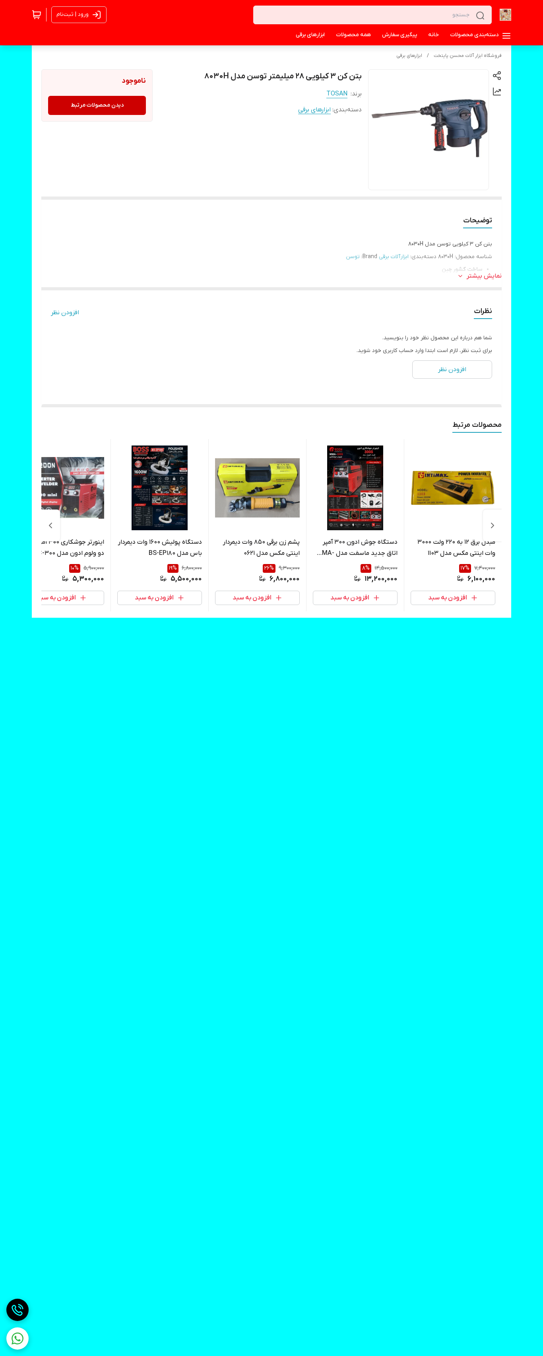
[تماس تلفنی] (17, 1310)
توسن (353, 257)
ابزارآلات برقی (394, 257)
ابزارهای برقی (409, 56)
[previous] (492, 525)
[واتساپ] (17, 1338)
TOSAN (336, 94)
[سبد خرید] (36, 14)
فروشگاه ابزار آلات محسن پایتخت (468, 56)
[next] (50, 525)
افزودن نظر (65, 313)
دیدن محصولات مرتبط (97, 105)
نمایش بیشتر (484, 276)
